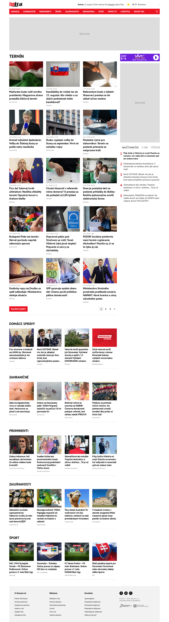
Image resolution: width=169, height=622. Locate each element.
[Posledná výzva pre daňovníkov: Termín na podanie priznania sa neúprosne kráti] (100, 122)
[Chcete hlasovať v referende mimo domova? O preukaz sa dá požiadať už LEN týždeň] (63, 170)
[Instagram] (126, 593)
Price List (53, 612)
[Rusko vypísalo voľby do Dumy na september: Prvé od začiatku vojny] (63, 122)
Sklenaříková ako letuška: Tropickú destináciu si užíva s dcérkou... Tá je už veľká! (77, 461)
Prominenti (45, 11)
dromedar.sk (96, 522)
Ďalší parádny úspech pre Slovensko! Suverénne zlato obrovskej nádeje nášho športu (104, 568)
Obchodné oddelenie (92, 605)
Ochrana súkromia (21, 602)
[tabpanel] (140, 177)
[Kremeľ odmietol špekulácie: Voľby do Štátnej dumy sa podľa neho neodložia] (26, 122)
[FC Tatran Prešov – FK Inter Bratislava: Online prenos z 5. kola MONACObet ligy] (77, 552)
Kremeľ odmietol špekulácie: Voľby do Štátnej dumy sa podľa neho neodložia (25, 143)
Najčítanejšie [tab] (130, 147)
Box (93, 575)
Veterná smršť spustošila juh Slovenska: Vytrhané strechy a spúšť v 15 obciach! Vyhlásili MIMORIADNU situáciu (76, 355)
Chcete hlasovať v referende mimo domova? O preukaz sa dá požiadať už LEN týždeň (62, 192)
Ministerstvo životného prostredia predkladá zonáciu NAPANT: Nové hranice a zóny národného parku (99, 293)
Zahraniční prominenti (16, 468)
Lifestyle (125, 11)
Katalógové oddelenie (92, 608)
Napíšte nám (19, 612)
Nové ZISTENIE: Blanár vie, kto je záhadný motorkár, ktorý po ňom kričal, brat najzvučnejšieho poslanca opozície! (49, 355)
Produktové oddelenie (92, 602)
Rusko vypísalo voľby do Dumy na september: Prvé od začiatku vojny (62, 143)
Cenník (52, 608)
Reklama (53, 593)
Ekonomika (89, 11)
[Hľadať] (157, 11)
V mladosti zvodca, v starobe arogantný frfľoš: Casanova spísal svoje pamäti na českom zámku (104, 514)
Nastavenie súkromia (22, 605)
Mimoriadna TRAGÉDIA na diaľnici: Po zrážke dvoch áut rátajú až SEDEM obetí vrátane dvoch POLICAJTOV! (141, 198)
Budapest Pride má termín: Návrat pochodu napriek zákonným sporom (24, 240)
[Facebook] (121, 593)
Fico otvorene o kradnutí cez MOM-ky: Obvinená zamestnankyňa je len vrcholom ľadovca (20, 354)
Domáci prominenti (43, 471)
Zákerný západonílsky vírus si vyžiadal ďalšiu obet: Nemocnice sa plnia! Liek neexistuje (20, 407)
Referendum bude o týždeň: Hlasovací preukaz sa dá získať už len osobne (98, 95)
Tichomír (110, 4)
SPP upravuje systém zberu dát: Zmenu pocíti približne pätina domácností (61, 292)
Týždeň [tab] (155, 147)
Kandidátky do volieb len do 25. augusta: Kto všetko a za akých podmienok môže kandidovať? (62, 97)
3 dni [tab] (145, 147)
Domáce (15, 11)
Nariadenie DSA (20, 615)
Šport (58, 11)
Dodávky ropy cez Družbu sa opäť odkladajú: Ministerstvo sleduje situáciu (25, 292)
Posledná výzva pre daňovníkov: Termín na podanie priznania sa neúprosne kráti (95, 145)
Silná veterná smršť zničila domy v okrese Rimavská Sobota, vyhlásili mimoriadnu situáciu (102, 355)
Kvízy (101, 11)
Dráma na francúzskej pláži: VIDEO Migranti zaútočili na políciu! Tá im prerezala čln (49, 407)
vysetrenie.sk (13, 525)
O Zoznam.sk (20, 593)
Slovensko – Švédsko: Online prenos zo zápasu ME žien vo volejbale (48, 566)
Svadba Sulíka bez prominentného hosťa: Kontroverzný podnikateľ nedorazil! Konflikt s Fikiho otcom (48, 462)
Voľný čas (139, 11)
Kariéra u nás (19, 608)
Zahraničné (29, 11)
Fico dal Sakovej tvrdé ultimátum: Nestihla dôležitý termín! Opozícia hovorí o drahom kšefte (25, 193)
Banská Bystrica (97, 364)
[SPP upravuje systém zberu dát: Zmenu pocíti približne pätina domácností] (63, 270)
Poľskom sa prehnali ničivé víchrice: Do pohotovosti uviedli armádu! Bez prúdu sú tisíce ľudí (102, 408)
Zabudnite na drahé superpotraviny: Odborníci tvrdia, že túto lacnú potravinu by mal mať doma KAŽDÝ (20, 515)
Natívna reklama (55, 615)
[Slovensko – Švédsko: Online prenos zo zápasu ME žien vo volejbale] (49, 552)
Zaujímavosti (72, 11)
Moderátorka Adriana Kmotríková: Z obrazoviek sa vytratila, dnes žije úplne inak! (140, 166)
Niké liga (12, 575)
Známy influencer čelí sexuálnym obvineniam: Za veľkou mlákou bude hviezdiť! (20, 461)
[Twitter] (130, 593)
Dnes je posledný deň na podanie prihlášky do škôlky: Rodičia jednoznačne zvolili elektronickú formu (99, 193)
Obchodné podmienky (57, 605)
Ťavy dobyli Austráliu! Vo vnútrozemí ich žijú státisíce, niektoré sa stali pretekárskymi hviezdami (77, 514)
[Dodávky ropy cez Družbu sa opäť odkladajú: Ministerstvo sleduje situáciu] (26, 270)
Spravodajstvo (89, 598)
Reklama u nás (55, 598)
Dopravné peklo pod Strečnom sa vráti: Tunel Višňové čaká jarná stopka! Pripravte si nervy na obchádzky (61, 243)
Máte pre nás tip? (90, 615)
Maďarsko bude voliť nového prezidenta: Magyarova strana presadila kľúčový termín (26, 95)
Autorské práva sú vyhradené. (129, 600)
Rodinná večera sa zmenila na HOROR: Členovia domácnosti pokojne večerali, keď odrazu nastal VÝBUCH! (75, 408)
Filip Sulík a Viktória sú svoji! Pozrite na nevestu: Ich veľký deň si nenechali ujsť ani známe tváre (104, 461)
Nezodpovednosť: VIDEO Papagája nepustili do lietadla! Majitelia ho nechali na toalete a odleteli (48, 515)
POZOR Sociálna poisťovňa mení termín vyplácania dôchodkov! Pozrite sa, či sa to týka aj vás (98, 242)
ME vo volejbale (42, 572)
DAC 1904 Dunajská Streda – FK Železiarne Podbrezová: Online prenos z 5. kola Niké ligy (21, 568)
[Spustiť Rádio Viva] (139, 55)
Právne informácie (21, 598)
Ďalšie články (18, 309)
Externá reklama (55, 602)
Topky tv (112, 11)
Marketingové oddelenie (93, 612)
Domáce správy (22, 323)
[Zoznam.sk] (126, 606)
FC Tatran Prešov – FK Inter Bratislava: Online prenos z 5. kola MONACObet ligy (76, 568)
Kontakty (88, 593)
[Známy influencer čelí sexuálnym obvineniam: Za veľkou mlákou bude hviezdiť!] (21, 444)
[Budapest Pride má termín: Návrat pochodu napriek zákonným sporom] (26, 219)
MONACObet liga (70, 575)
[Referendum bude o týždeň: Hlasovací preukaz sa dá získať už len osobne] (100, 74)
